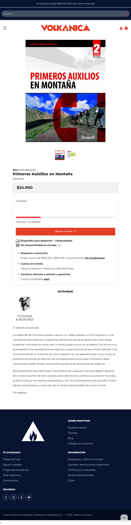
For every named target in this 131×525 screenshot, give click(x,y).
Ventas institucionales (81, 475)
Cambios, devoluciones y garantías (88, 464)
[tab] (60, 155)
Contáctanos (10, 480)
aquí (46, 279)
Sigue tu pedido (12, 464)
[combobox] (62, 14)
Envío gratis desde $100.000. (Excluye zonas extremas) (65, 3)
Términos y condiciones (82, 469)
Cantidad (21, 200)
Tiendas (72, 432)
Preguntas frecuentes (16, 469)
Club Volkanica (11, 475)
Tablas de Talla (11, 459)
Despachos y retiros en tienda (85, 459)
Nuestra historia (77, 427)
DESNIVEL (18, 178)
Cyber (71, 480)
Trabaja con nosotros (80, 443)
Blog (70, 438)
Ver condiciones (95, 257)
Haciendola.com (54, 515)
